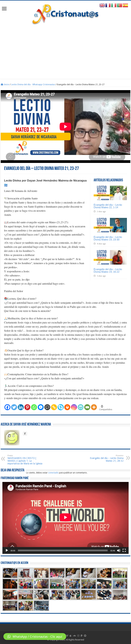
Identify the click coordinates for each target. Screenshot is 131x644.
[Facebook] (7, 407)
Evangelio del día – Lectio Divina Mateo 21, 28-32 (106, 458)
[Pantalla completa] (124, 550)
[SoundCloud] (74, 636)
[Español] (125, 5)
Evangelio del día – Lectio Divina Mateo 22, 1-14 (108, 206)
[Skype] (61, 407)
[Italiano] (114, 5)
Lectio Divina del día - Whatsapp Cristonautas (33, 84)
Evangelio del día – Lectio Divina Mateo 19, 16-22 (108, 270)
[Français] (108, 5)
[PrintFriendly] (81, 407)
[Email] (87, 407)
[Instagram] (74, 407)
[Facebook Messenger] (41, 407)
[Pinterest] (27, 407)
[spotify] (85, 636)
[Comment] (47, 407)
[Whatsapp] (34, 407)
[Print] (67, 407)
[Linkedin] (21, 407)
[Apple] (70, 636)
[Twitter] (14, 407)
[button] (34, 636)
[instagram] (78, 636)
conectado (53, 472)
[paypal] (81, 636)
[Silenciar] (118, 550)
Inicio (6, 84)
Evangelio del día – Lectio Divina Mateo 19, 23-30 (108, 238)
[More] (94, 407)
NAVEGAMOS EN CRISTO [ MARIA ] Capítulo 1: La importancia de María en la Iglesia (25, 459)
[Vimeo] (67, 636)
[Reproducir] (7, 550)
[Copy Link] (54, 407)
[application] (65, 518)
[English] (102, 5)
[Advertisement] (65, 50)
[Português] (120, 5)
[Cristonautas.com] (65, 13)
